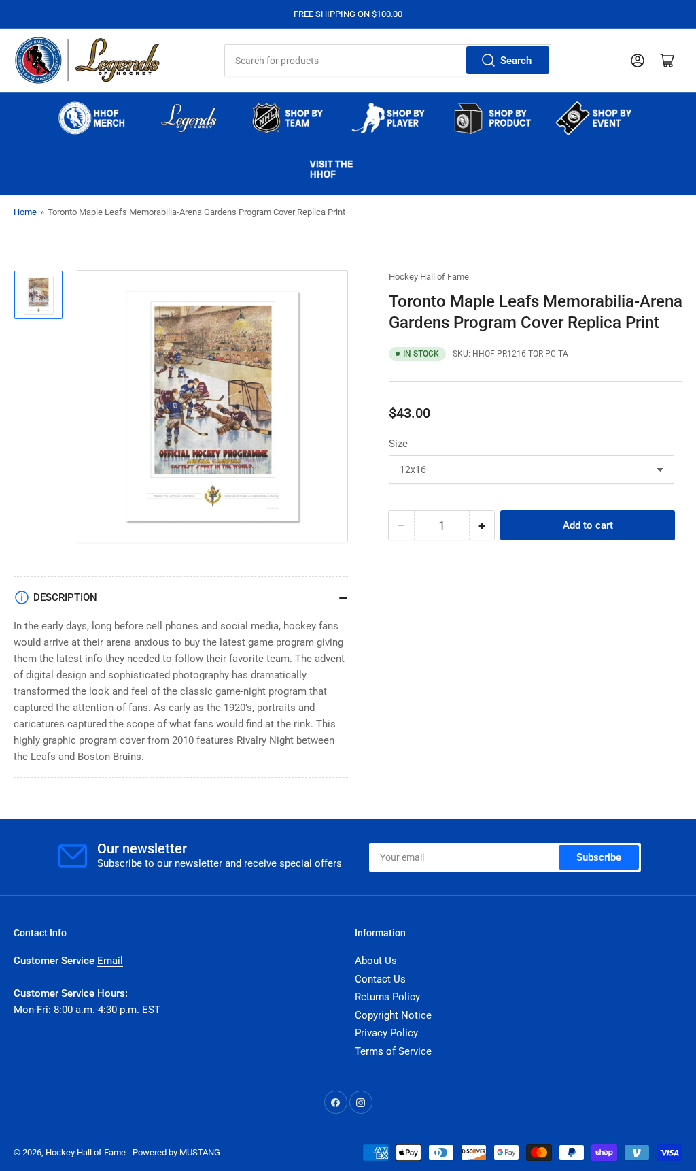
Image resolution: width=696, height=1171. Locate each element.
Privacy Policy (386, 1033)
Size (398, 444)
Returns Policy (387, 997)
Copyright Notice (393, 1015)
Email (110, 961)
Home (25, 212)
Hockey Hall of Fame (429, 276)
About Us (376, 961)
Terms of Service (393, 1051)
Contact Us (380, 979)
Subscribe (598, 857)
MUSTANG (199, 1152)
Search (516, 60)
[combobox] (387, 60)
